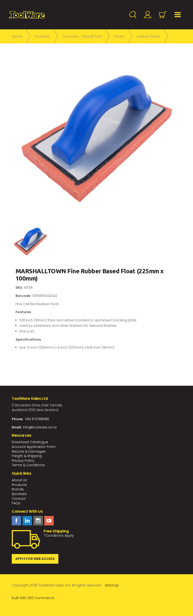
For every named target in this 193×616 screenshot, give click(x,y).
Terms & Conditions (28, 465)
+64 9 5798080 (36, 419)
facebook (16, 520)
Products (19, 484)
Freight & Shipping (27, 456)
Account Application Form (34, 446)
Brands (18, 489)
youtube (49, 520)
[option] (96, 138)
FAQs (16, 503)
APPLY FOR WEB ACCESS (35, 558)
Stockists (19, 494)
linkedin (27, 520)
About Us (19, 480)
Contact (19, 498)
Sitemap (112, 585)
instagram (38, 520)
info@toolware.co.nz (40, 427)
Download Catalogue (30, 442)
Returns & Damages (28, 451)
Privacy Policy (23, 460)
